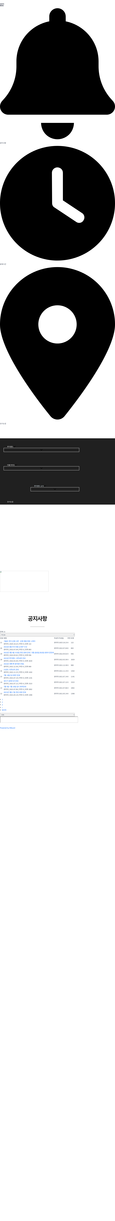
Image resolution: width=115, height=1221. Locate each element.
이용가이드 (11, 465)
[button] (14, 446)
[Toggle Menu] (41, 450)
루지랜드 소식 (39, 486)
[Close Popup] (3, 436)
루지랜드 (10, 446)
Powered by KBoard (7, 728)
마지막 (4, 710)
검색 (4, 725)
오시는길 (10, 501)
